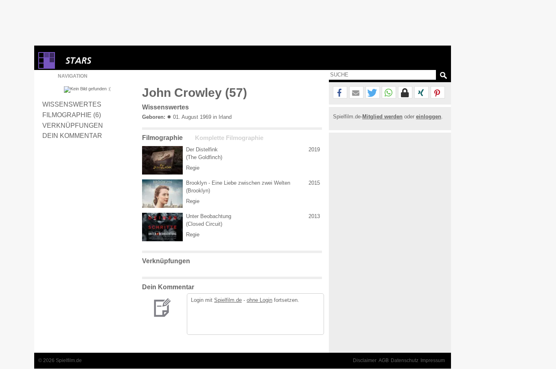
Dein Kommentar (72, 135)
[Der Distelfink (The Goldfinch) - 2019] (162, 160)
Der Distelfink (202, 149)
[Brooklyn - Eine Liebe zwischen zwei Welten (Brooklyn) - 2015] (162, 193)
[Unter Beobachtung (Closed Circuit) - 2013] (162, 227)
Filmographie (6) (71, 114)
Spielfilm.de (228, 300)
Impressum (432, 360)
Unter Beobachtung (208, 216)
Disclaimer (365, 360)
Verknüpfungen (72, 125)
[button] (340, 93)
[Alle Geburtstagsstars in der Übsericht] (107, 60)
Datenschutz (404, 360)
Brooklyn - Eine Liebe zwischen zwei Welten (238, 183)
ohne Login (259, 300)
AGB (384, 360)
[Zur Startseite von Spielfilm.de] (46, 67)
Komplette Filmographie (229, 138)
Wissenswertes (71, 104)
